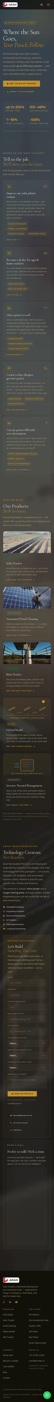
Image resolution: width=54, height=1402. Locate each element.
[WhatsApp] (5, 1302)
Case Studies (8, 1366)
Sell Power (33, 1331)
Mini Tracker (8, 1337)
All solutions (34, 1314)
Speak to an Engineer (22, 92)
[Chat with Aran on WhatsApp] (47, 1395)
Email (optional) (16, 1013)
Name (10, 977)
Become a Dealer (10, 1361)
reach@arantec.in (15, 1103)
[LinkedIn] (11, 1302)
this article (17, 819)
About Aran (8, 1355)
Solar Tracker (9, 1320)
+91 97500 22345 (20, 1123)
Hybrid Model (9, 1331)
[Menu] (48, 4)
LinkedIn (17, 1130)
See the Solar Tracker (23, 83)
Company (12, 989)
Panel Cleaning (9, 1326)
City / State (13, 1026)
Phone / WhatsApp (17, 1001)
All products (8, 1314)
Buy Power (33, 1337)
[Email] (17, 1302)
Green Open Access (37, 1343)
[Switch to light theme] (41, 4)
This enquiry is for (17, 1038)
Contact (6, 1378)
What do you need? (17, 1074)
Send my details (23, 1094)
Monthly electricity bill (20, 1050)
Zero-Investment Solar (39, 1320)
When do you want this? (20, 1062)
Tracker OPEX (35, 1326)
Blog (5, 1372)
